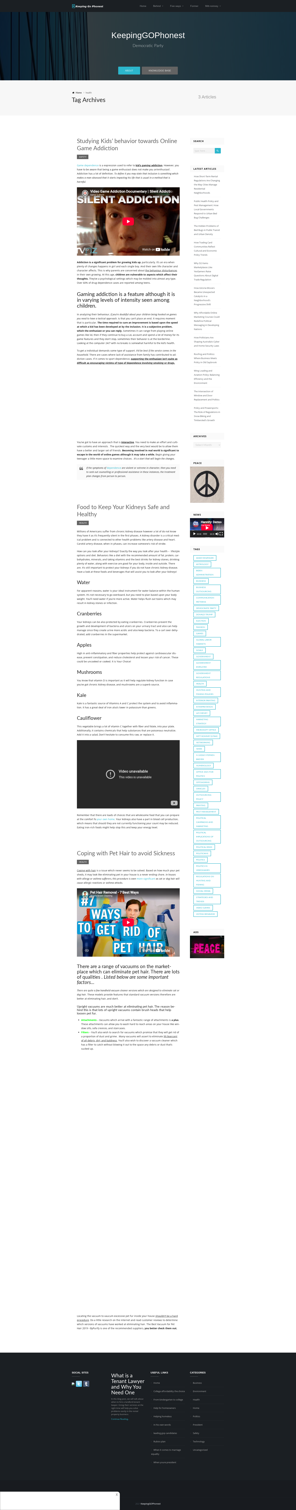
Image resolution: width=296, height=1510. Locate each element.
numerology (203, 766)
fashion (200, 627)
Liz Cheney (201, 713)
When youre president (164, 1462)
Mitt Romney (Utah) (206, 736)
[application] (207, 527)
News (199, 749)
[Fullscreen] (221, 534)
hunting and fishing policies (204, 692)
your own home (106, 819)
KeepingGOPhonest (148, 35)
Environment (199, 1391)
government (203, 657)
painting (200, 805)
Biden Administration (204, 573)
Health (83, 523)
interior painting (205, 700)
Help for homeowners (164, 1408)
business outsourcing (203, 589)
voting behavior (205, 914)
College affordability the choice (169, 1391)
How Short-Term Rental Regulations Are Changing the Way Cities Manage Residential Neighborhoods (207, 184)
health (200, 684)
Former (194, 6)
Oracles (200, 789)
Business (197, 1382)
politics (200, 860)
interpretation (204, 707)
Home (143, 6)
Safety (82, 157)
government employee (203, 665)
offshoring (203, 782)
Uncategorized (200, 1449)
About (129, 70)
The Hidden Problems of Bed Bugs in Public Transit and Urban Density (207, 230)
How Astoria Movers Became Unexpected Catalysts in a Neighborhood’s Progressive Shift (204, 296)
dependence (114, 467)
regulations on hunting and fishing (205, 880)
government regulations (203, 675)
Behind (157, 6)
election (201, 621)
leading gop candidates (165, 1433)
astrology (202, 564)
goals (199, 650)
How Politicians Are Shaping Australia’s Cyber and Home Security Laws (206, 341)
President (198, 1424)
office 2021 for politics (204, 774)
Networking (203, 742)
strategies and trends (204, 899)
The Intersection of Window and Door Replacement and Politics (206, 395)
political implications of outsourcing (204, 837)
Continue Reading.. (120, 1419)
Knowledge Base (160, 70)
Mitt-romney (211, 6)
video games (203, 908)
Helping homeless (162, 1416)
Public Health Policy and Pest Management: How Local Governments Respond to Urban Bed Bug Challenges (206, 209)
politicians (202, 853)
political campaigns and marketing (204, 822)
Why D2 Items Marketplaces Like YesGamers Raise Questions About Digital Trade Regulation (206, 271)
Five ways (175, 6)
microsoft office (206, 730)
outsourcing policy (203, 797)
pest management (206, 812)
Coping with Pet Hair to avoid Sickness (126, 854)
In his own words (162, 1424)
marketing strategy (202, 721)
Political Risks (204, 847)
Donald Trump (204, 615)
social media (203, 891)
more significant (146, 878)
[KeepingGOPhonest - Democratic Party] (87, 5)
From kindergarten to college (168, 1399)
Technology (199, 1441)
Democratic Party (148, 46)
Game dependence (88, 165)
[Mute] (217, 534)
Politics (196, 1416)
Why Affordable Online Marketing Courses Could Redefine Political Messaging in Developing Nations (207, 321)
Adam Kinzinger (205, 558)
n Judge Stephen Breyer (205, 757)
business (201, 581)
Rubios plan (159, 1441)
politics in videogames (203, 868)
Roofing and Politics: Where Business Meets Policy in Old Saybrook (205, 358)
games (199, 633)
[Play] (194, 534)
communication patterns (205, 600)
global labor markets (204, 642)
